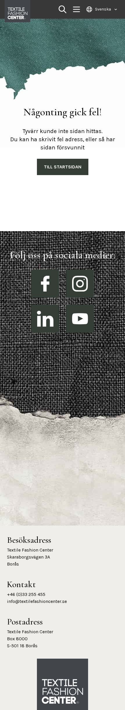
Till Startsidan (62, 167)
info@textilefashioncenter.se (37, 601)
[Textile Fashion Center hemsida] (62, 691)
